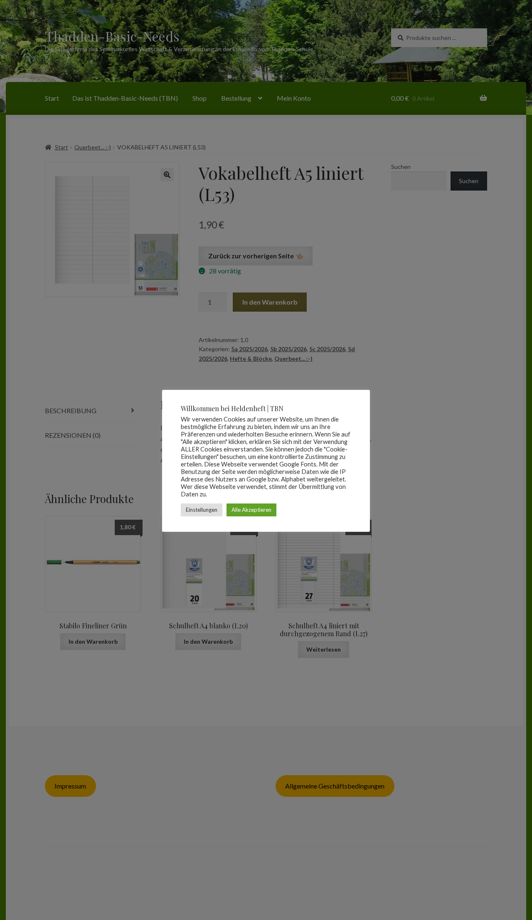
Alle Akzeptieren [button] (251, 509)
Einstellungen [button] (201, 509)
